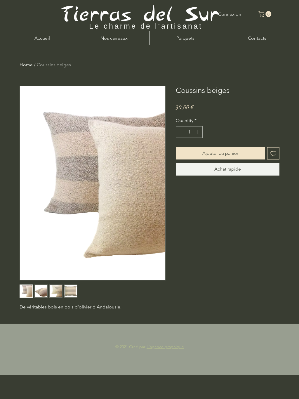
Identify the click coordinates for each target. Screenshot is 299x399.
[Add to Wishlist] (273, 153)
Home (26, 64)
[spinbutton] (189, 132)
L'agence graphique (165, 346)
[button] (265, 14)
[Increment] (198, 132)
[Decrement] (181, 132)
